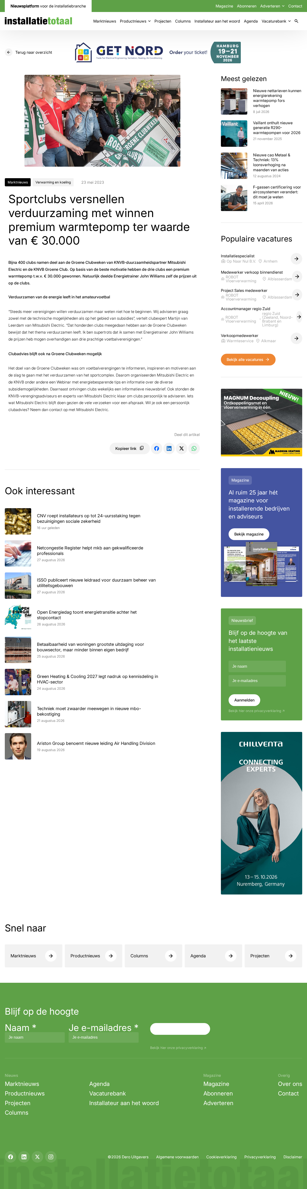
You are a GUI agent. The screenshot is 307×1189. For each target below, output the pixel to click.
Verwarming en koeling (53, 182)
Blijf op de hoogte (42, 1011)
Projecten (162, 21)
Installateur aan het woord (217, 21)
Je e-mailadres (104, 1027)
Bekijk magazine (249, 534)
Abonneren (246, 6)
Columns (183, 21)
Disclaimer (292, 1156)
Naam (20, 1027)
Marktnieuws (104, 21)
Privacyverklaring (260, 1156)
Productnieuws (133, 21)
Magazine (224, 6)
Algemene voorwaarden (177, 1156)
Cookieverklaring (221, 1156)
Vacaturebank (274, 21)
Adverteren (218, 1103)
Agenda (251, 21)
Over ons (290, 1083)
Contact (295, 6)
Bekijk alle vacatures (245, 359)
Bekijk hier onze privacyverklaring (255, 711)
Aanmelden (244, 700)
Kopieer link (125, 448)
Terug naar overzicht (33, 52)
